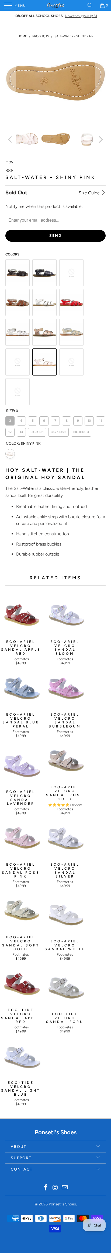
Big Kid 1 (37, 431)
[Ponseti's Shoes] (55, 5)
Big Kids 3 (81, 431)
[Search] (92, 5)
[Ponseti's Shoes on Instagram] (55, 1188)
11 (100, 419)
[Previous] (10, 83)
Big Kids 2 (58, 431)
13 (21, 431)
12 (10, 431)
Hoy (9, 161)
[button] (58, 805)
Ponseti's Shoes (62, 1204)
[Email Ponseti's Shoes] (65, 1188)
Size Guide (90, 192)
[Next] (100, 83)
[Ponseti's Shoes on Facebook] (45, 1188)
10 (89, 419)
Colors (12, 254)
